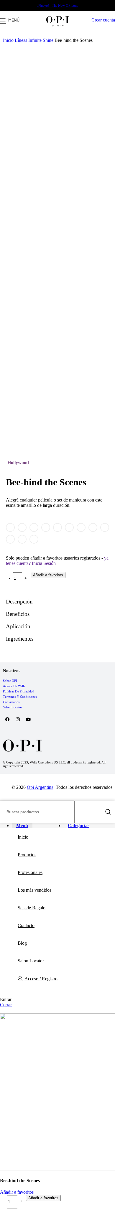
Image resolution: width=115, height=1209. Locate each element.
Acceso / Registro (41, 978)
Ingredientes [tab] (19, 639)
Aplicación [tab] (18, 626)
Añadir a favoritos (48, 575)
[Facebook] (7, 719)
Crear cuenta (103, 19)
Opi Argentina (40, 787)
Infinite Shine (41, 40)
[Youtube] (28, 719)
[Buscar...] (108, 812)
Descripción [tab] (19, 601)
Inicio (9, 40)
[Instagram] (17, 719)
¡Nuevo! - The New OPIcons (57, 6)
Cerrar (6, 1004)
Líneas (21, 40)
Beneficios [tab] (17, 614)
